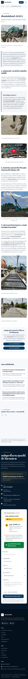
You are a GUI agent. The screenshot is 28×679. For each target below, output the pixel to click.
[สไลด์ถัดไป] (5, 415)
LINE (13, 623)
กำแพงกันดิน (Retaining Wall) (13, 53)
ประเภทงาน (5, 565)
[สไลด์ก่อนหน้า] (2, 415)
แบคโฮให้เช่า (3, 635)
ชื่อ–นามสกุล (5, 551)
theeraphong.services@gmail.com (11, 495)
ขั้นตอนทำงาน (4, 650)
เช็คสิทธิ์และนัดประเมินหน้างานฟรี (12, 596)
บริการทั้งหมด (4, 641)
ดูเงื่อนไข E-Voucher (13, 531)
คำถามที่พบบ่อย (4, 657)
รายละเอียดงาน (6, 580)
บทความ (7, 6)
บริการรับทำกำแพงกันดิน (14, 348)
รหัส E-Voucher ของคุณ (12, 513)
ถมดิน (2, 637)
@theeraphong (7, 491)
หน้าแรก (2, 6)
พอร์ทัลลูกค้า (4, 655)
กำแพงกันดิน (6, 13)
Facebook (6, 623)
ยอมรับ (10, 592)
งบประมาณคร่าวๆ (7, 572)
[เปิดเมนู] (25, 2)
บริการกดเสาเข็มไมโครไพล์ (14, 344)
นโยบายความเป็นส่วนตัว (12, 592)
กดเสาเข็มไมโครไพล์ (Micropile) (8, 178)
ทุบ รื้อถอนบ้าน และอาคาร (6, 630)
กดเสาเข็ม (3, 633)
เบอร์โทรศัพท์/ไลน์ (6, 558)
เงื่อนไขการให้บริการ (16, 677)
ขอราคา (21, 2)
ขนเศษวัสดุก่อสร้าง (5, 639)
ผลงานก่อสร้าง (4, 648)
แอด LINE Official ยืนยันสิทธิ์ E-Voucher (14, 545)
